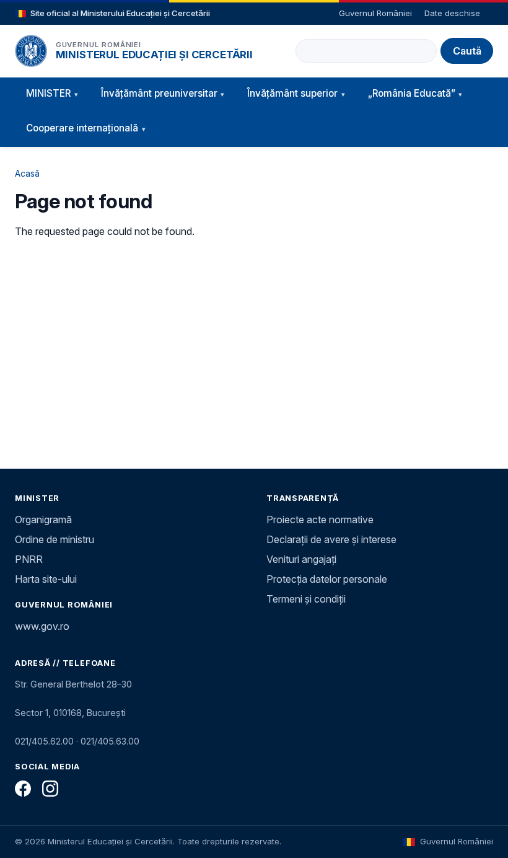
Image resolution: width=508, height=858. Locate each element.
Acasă (27, 173)
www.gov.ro (42, 626)
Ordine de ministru (54, 539)
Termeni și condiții (306, 599)
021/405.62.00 (44, 741)
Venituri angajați (301, 559)
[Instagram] (50, 789)
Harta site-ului (46, 579)
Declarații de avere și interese (331, 539)
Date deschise (452, 13)
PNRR (29, 559)
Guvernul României (375, 13)
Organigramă (43, 519)
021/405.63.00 (110, 741)
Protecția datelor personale (326, 579)
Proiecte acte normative (320, 519)
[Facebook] (23, 789)
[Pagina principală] (31, 51)
